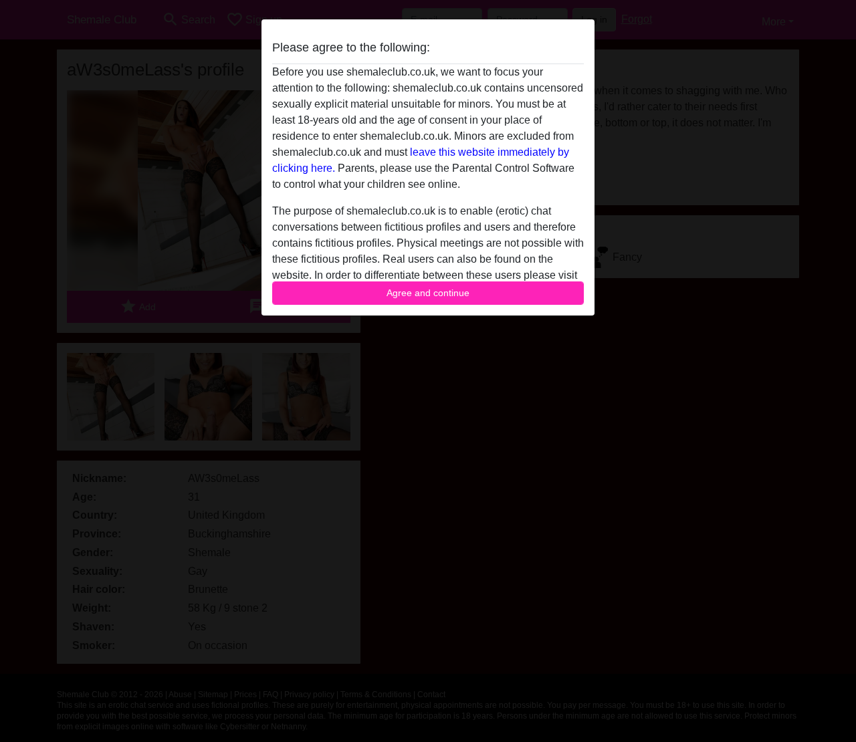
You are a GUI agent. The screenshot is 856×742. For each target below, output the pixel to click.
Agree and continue (428, 292)
